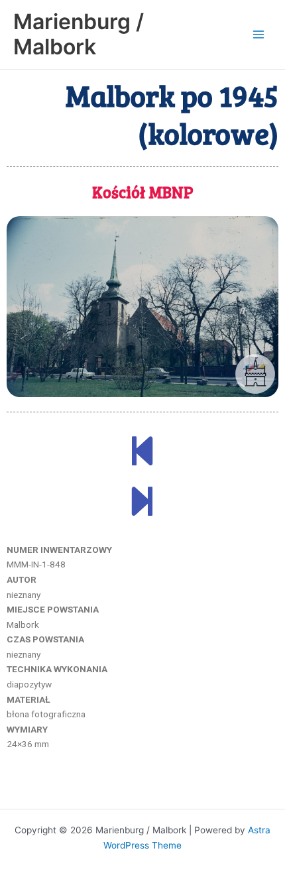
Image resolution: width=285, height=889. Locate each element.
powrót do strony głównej (143, 790)
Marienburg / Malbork (78, 34)
